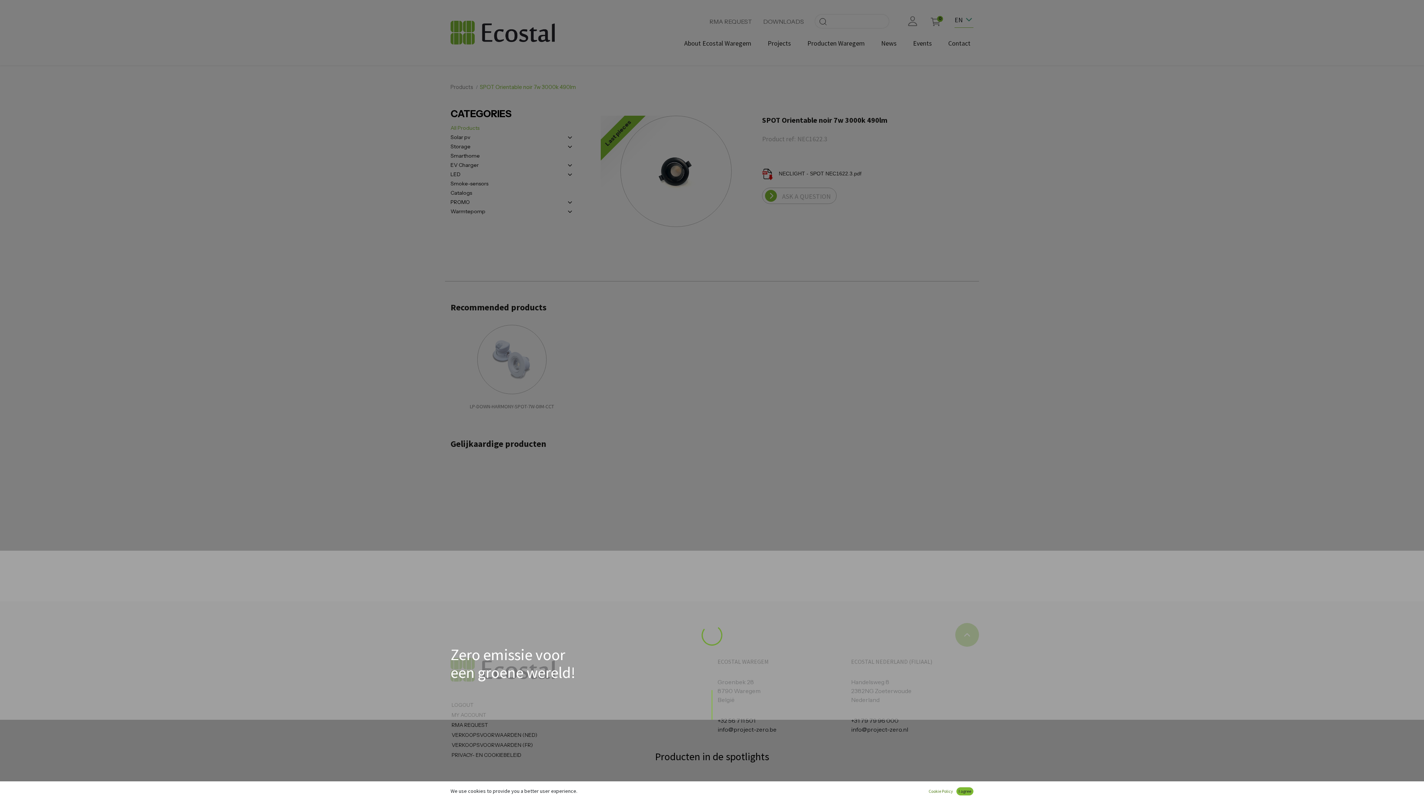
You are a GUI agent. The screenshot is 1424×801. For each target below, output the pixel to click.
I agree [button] (965, 791)
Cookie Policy (941, 791)
